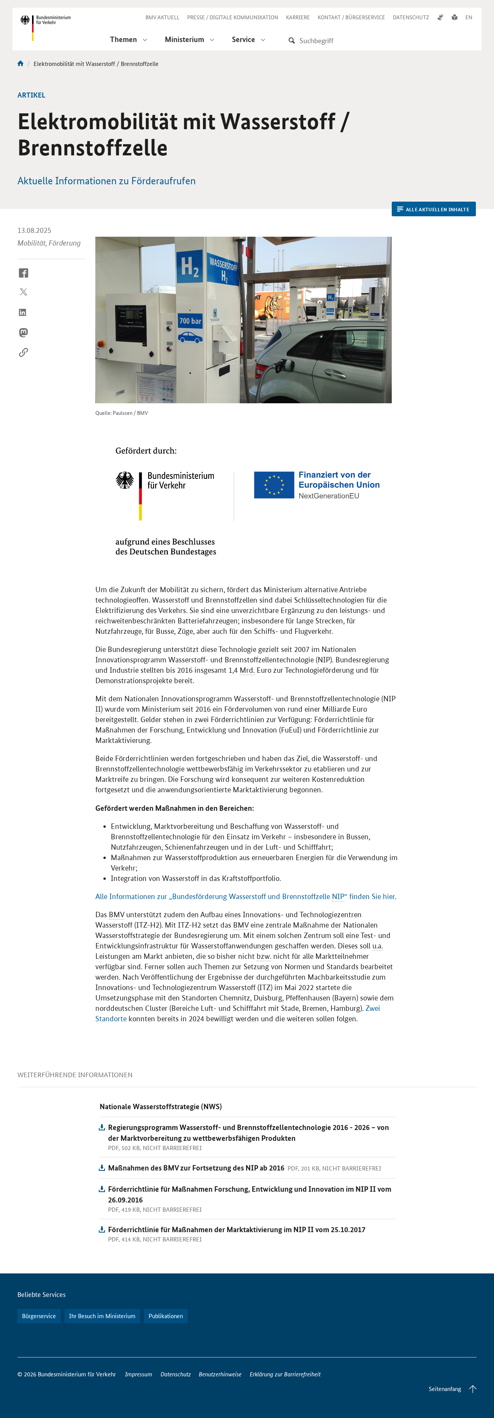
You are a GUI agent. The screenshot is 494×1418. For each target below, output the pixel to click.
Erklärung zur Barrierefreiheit (285, 1374)
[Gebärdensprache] (440, 17)
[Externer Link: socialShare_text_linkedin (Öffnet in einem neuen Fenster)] (23, 318)
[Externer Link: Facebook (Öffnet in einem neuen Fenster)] (23, 279)
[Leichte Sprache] (455, 17)
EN (468, 17)
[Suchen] (292, 40)
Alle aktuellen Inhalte (437, 209)
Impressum (138, 1374)
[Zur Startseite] (20, 63)
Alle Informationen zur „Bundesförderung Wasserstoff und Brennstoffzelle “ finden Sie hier (245, 896)
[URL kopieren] (23, 359)
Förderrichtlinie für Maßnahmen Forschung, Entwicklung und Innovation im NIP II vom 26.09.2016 (249, 1194)
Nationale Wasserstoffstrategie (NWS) (161, 1106)
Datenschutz (176, 1374)
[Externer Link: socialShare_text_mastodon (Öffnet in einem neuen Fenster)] (23, 338)
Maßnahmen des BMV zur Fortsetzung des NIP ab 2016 (196, 1167)
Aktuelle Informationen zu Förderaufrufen (106, 181)
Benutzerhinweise (220, 1374)
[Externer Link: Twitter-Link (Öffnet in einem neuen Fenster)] (23, 299)
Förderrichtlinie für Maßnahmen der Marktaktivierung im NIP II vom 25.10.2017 (236, 1229)
